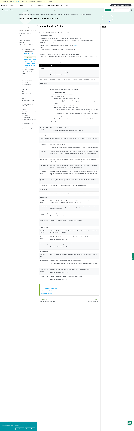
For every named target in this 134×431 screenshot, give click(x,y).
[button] (130, 423)
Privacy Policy (5, 429)
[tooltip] (104, 26)
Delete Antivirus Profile (29, 63)
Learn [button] (66, 5)
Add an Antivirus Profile (29, 57)
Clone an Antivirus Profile (30, 59)
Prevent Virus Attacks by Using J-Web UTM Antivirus (30, 66)
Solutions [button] (12, 5)
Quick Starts (30, 10)
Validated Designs (40, 10)
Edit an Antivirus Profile (29, 61)
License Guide (19, 10)
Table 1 (75, 45)
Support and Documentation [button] (53, 5)
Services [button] (31, 5)
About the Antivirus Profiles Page (28, 54)
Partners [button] (40, 5)
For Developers (53, 10)
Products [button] (22, 5)
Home (20, 14)
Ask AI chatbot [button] (16, 1)
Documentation (7, 10)
